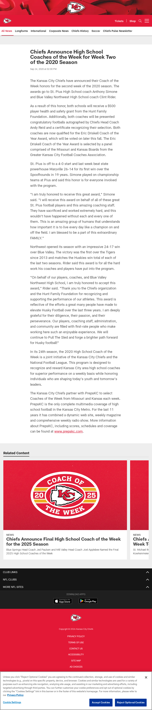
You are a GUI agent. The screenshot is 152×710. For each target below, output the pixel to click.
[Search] (140, 20)
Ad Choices (76, 666)
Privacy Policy (76, 636)
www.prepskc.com (68, 431)
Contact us (76, 648)
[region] (76, 690)
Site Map (76, 660)
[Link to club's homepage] (7, 19)
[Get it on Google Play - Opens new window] (88, 602)
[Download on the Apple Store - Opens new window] (63, 601)
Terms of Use (76, 642)
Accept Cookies (101, 702)
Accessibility (76, 654)
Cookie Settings (12, 702)
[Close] (146, 677)
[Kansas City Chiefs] (76, 618)
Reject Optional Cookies (131, 702)
